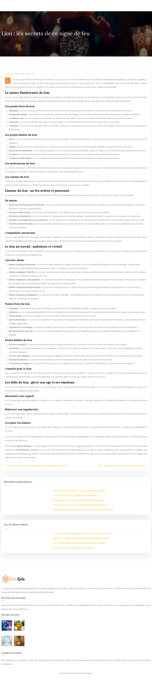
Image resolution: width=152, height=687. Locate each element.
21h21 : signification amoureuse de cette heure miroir (121, 465)
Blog (8, 74)
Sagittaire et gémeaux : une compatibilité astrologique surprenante (37, 465)
